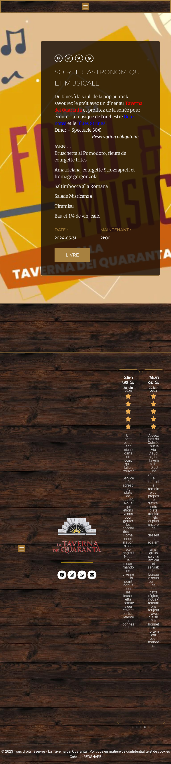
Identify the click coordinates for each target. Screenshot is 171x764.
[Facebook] (61, 574)
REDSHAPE (92, 757)
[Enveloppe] (92, 574)
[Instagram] (71, 574)
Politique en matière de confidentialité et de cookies (130, 751)
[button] (85, 6)
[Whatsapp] (81, 574)
